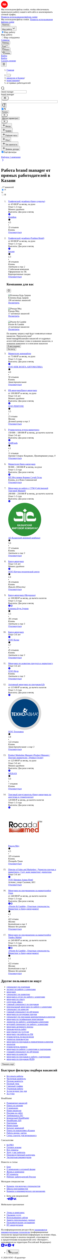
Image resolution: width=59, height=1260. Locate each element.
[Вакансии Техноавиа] (32, 713)
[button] (4, 56)
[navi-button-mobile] (4, 64)
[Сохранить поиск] (4, 105)
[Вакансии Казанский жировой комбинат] (32, 520)
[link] (5, 49)
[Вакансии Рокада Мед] (32, 827)
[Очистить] (5, 98)
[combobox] (13, 91)
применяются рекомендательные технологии (24, 1231)
